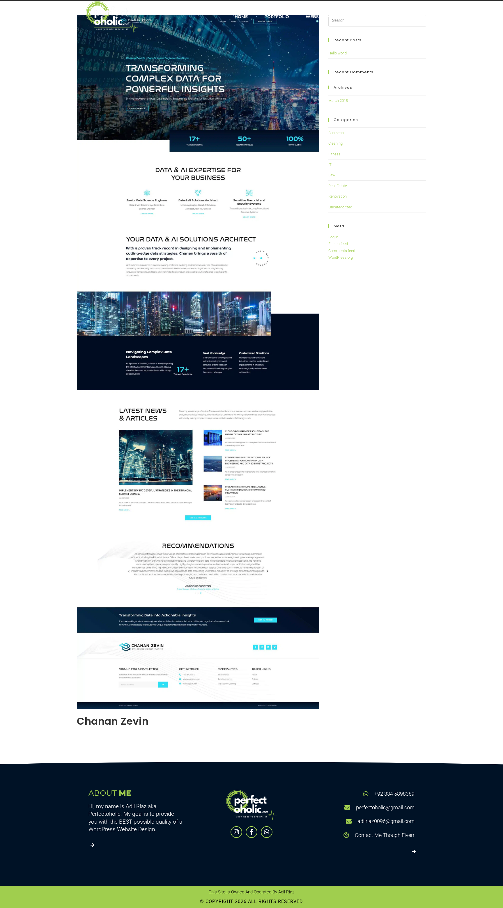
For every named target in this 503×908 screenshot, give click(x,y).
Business (336, 133)
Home (241, 16)
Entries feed (338, 244)
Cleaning (335, 143)
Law (331, 175)
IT (330, 164)
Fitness (334, 154)
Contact (399, 16)
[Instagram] (236, 832)
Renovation (337, 196)
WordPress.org (340, 257)
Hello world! (338, 53)
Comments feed (341, 251)
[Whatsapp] (266, 832)
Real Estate (337, 186)
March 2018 (338, 100)
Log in (333, 237)
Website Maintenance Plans (339, 16)
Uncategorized (340, 207)
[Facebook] (251, 832)
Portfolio (276, 16)
